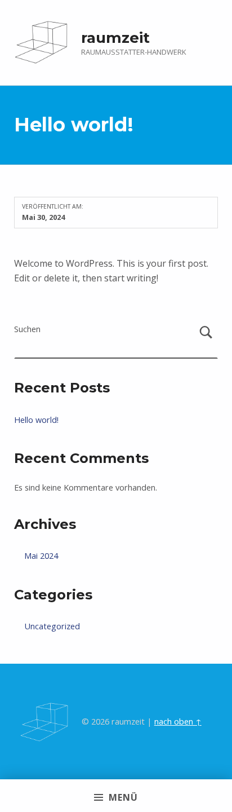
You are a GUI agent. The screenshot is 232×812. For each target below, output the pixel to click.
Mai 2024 (41, 555)
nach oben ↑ (178, 721)
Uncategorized (52, 626)
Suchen (27, 329)
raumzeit (115, 37)
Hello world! (36, 419)
